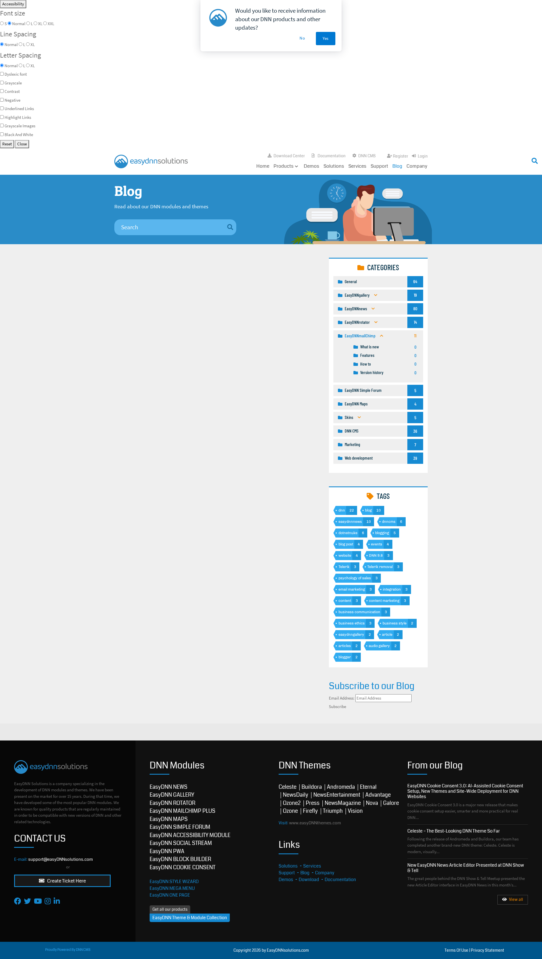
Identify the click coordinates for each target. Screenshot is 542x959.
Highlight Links (18, 117)
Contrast (12, 91)
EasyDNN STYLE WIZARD (174, 881)
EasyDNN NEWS (168, 787)
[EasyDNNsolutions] (151, 160)
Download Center (289, 156)
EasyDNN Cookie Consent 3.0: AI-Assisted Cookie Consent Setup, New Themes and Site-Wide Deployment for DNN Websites (465, 791)
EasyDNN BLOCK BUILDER (180, 859)
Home (262, 166)
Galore (391, 803)
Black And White (19, 134)
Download (309, 879)
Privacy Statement (487, 950)
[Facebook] (17, 901)
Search (397, 159)
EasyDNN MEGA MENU (172, 888)
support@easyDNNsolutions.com (60, 859)
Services (357, 166)
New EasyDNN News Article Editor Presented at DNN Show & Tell (465, 868)
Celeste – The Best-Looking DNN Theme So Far (453, 831)
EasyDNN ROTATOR (172, 803)
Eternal (368, 787)
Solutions (334, 166)
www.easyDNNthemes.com (315, 823)
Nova (372, 803)
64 (415, 281)
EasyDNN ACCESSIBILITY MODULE (190, 835)
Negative (12, 100)
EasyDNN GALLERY (172, 795)
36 (415, 431)
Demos (311, 166)
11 (415, 335)
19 (415, 295)
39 (415, 458)
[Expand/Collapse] (375, 295)
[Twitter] (27, 901)
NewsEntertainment (336, 795)
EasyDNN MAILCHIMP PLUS (182, 811)
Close (22, 144)
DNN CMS (367, 156)
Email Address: (342, 698)
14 (415, 322)
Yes (326, 38)
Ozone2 (292, 803)
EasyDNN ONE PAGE (170, 895)
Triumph (333, 811)
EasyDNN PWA (167, 851)
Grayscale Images (20, 125)
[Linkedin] (57, 901)
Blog (397, 166)
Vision (355, 811)
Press (313, 803)
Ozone (290, 811)
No (302, 38)
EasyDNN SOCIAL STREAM (181, 843)
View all (516, 900)
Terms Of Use (456, 950)
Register (400, 156)
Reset (7, 144)
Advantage (378, 795)
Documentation (332, 156)
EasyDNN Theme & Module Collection (189, 917)
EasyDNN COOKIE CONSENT (182, 867)
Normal (11, 65)
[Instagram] (48, 901)
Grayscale (13, 83)
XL (32, 65)
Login (423, 156)
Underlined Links (19, 108)
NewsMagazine (343, 803)
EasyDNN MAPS (169, 819)
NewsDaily (295, 795)
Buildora (311, 787)
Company (416, 166)
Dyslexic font (16, 74)
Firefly (310, 811)
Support (379, 166)
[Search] (230, 227)
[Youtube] (38, 901)
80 (415, 308)
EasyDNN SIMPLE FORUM (180, 827)
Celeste (287, 787)
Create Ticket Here (66, 880)
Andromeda (341, 787)
